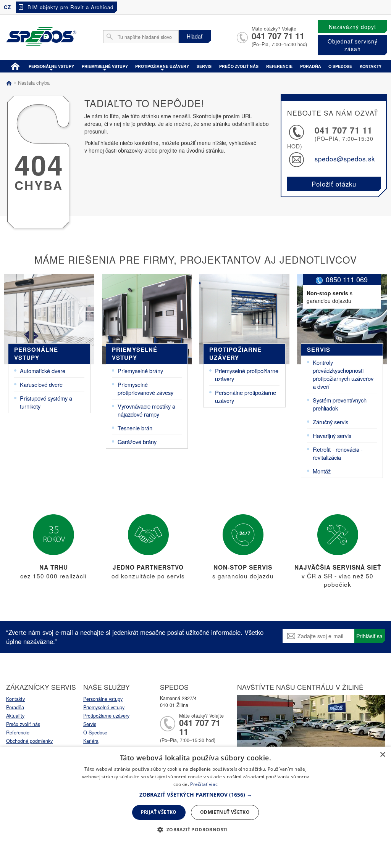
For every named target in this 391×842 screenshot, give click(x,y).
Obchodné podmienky (29, 740)
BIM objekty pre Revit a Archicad (70, 7)
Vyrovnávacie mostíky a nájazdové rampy (146, 410)
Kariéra (91, 740)
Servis (204, 66)
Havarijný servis (332, 435)
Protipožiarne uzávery (162, 66)
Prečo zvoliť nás (239, 66)
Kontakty (370, 66)
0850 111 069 (347, 279)
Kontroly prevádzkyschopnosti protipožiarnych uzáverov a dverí (343, 374)
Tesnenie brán (135, 428)
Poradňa (310, 66)
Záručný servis (330, 422)
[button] (195, 795)
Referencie (279, 66)
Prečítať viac (204, 784)
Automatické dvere (42, 371)
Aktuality (15, 715)
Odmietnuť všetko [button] (225, 812)
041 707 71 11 (278, 36)
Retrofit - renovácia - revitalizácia (338, 453)
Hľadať (194, 36)
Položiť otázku (334, 183)
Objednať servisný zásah (353, 45)
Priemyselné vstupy (105, 66)
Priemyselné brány (140, 371)
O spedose (340, 66)
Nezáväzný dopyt (352, 27)
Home (15, 65)
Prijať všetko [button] (159, 812)
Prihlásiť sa (369, 636)
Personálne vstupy (51, 66)
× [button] (382, 755)
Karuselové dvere (41, 384)
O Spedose (95, 732)
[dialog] (195, 794)
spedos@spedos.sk (345, 158)
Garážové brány (137, 442)
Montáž (322, 471)
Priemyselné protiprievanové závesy (145, 388)
